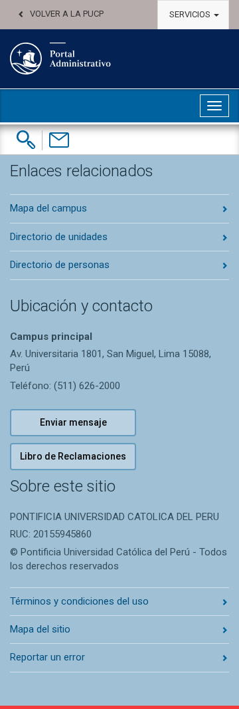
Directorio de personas (60, 265)
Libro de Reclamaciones (73, 456)
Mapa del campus (48, 208)
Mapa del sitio (40, 629)
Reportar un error (47, 657)
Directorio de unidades (59, 237)
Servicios (190, 14)
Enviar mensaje (73, 422)
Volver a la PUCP (67, 14)
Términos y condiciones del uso (79, 601)
